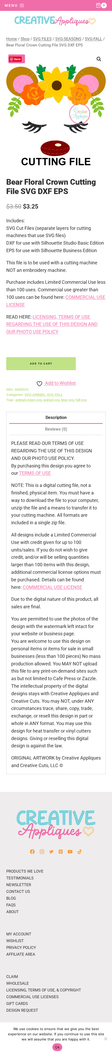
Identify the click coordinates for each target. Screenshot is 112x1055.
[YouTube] (70, 851)
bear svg (67, 400)
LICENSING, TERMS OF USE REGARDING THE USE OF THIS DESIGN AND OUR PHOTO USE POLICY (52, 324)
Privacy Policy (21, 947)
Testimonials (20, 878)
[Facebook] (32, 851)
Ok (57, 1047)
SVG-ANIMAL (34, 395)
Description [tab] (56, 417)
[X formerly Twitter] (51, 851)
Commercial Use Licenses (32, 997)
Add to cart (41, 363)
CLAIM (12, 976)
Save (17, 59)
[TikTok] (79, 851)
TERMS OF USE (35, 473)
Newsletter (18, 884)
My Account (18, 934)
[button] (99, 59)
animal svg (51, 400)
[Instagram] (42, 851)
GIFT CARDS (17, 1003)
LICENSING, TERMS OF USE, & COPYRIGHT (43, 990)
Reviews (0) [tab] (56, 429)
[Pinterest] (60, 851)
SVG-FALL (55, 395)
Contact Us (18, 891)
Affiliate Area (20, 954)
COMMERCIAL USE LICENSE (52, 587)
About (12, 911)
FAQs (11, 905)
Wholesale (17, 983)
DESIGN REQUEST (22, 1010)
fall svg (81, 400)
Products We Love (24, 871)
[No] (105, 1038)
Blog (11, 898)
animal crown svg (28, 400)
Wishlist (15, 941)
